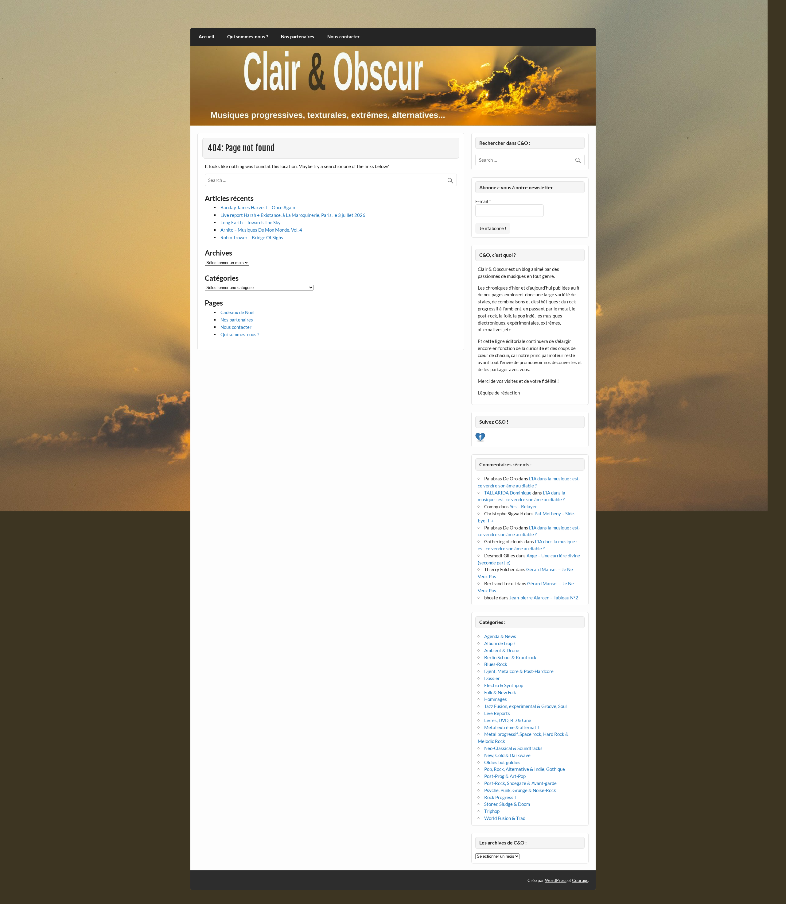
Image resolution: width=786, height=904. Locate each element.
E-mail (483, 201)
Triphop (492, 811)
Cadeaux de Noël (237, 312)
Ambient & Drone (501, 650)
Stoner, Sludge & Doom (507, 804)
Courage (580, 880)
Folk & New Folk (500, 692)
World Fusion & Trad (504, 818)
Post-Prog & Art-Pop (505, 776)
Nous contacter (343, 36)
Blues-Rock (495, 664)
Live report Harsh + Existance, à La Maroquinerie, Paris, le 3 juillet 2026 (292, 215)
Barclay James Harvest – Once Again (257, 207)
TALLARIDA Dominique (507, 492)
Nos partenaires (297, 36)
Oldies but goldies (502, 762)
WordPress (555, 880)
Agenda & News (500, 636)
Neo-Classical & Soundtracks (513, 748)
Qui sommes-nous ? (247, 36)
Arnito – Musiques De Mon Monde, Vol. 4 (261, 230)
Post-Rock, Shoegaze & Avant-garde (520, 783)
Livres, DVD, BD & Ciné (507, 720)
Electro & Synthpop (503, 685)
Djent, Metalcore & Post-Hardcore (519, 671)
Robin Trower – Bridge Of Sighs (251, 237)
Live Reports (497, 713)
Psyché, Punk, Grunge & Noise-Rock (520, 790)
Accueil (206, 36)
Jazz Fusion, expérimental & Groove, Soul (525, 706)
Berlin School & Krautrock (510, 657)
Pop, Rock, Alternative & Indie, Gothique (524, 769)
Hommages (495, 699)
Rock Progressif (500, 797)
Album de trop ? (499, 643)
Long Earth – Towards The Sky (250, 222)
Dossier (492, 678)
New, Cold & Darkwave (507, 755)
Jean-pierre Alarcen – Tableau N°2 (543, 597)
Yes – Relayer (523, 506)
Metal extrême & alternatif (511, 727)
